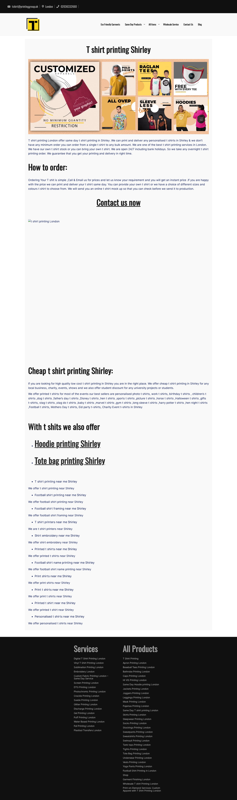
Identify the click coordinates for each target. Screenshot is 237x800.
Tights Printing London (135, 749)
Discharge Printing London (88, 708)
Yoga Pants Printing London (137, 766)
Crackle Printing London (86, 696)
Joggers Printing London (136, 693)
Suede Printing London (86, 700)
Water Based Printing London (89, 721)
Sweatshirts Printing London (137, 736)
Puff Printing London (84, 717)
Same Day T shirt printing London (140, 710)
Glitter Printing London (85, 704)
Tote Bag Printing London (136, 753)
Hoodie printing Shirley (67, 443)
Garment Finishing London (136, 779)
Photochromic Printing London (90, 691)
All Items (152, 24)
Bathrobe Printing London (136, 671)
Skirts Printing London (134, 714)
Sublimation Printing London (88, 667)
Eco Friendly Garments (110, 24)
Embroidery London (84, 671)
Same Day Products (133, 24)
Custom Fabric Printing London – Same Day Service (91, 677)
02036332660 (68, 6)
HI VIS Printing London (135, 680)
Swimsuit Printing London (136, 740)
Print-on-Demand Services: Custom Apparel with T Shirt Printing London (142, 789)
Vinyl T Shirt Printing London (89, 663)
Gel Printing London (84, 713)
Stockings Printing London (137, 727)
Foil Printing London (84, 726)
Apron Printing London (134, 663)
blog (200, 24)
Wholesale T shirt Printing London (140, 783)
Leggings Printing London (136, 697)
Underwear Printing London (137, 758)
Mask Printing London (134, 701)
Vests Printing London (134, 762)
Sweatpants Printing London (138, 732)
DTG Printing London (85, 687)
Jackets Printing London (135, 689)
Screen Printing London (86, 683)
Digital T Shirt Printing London (89, 658)
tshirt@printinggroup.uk (24, 6)
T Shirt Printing (130, 658)
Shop (125, 775)
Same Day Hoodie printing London (141, 684)
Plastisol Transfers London (87, 730)
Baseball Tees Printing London (139, 667)
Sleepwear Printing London (137, 719)
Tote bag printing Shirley (70, 460)
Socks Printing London (135, 723)
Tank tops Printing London (137, 745)
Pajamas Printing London (136, 706)
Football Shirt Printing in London (139, 770)
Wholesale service (171, 24)
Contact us (188, 24)
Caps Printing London (134, 676)
